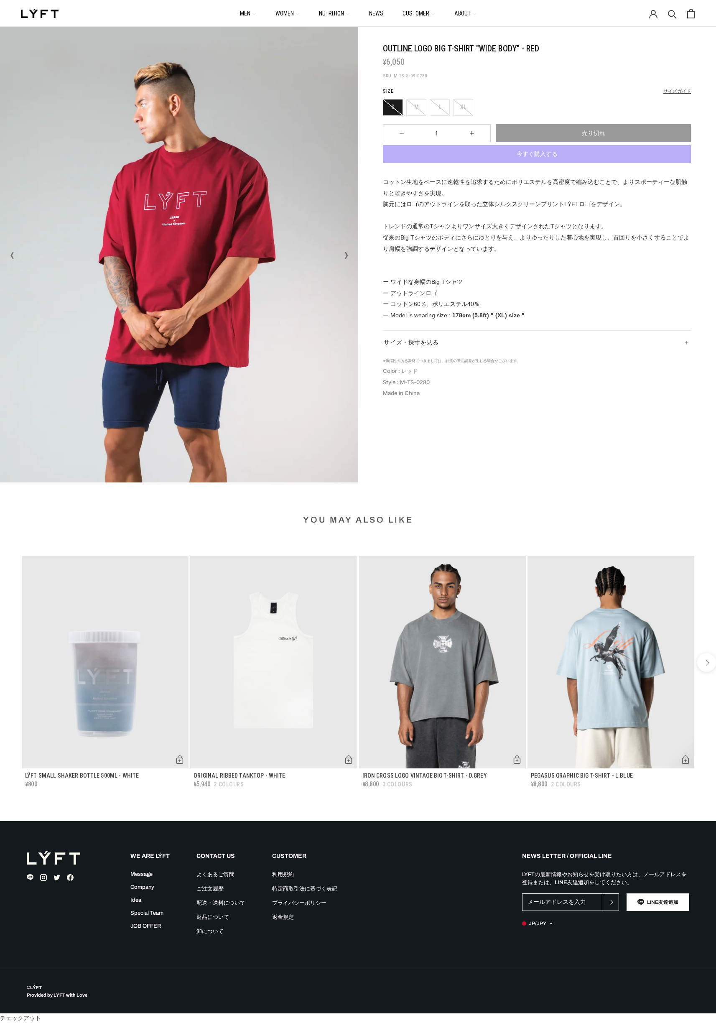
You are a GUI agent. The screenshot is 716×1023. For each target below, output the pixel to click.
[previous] (9, 662)
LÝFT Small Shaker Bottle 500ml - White (82, 775)
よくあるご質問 (215, 875)
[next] (706, 662)
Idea (135, 900)
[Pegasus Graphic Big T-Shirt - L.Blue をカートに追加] (685, 759)
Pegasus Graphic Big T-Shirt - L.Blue (582, 775)
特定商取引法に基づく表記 (304, 889)
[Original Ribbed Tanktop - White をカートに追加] (348, 759)
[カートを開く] (691, 13)
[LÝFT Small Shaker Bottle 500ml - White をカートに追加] (179, 759)
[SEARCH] (672, 13)
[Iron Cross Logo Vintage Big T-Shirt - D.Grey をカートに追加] (517, 759)
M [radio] (416, 107)
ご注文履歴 (210, 889)
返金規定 (283, 917)
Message (141, 874)
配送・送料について (220, 903)
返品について (212, 917)
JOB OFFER (145, 926)
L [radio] (439, 107)
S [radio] (393, 107)
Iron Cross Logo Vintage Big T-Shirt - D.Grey (424, 775)
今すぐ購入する (537, 154)
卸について (210, 931)
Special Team (146, 913)
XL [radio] (463, 107)
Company (142, 887)
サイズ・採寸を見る (411, 342)
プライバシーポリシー (299, 903)
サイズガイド (677, 91)
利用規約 (283, 875)
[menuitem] (248, 13)
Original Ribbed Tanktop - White (239, 775)
